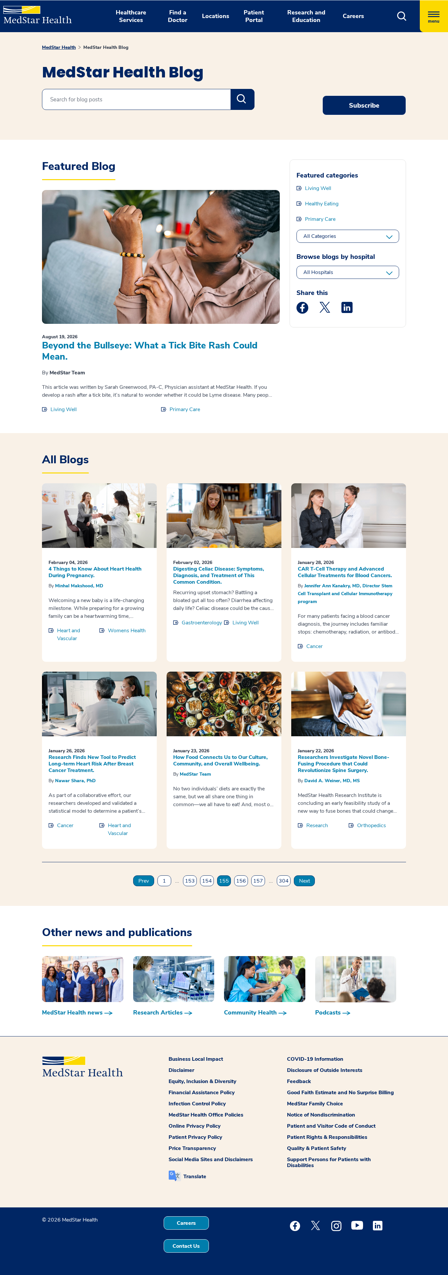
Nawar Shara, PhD (75, 781)
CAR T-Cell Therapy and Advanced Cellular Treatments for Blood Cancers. (345, 572)
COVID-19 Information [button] (315, 1059)
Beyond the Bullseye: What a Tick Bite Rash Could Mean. (149, 351)
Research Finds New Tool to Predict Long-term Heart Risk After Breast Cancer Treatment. (92, 764)
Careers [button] (353, 16)
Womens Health (127, 630)
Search (243, 99)
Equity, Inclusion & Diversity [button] (202, 1081)
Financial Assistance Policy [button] (202, 1092)
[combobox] (148, 99)
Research (317, 825)
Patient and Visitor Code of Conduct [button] (331, 1126)
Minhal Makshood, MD (79, 586)
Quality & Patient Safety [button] (316, 1148)
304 (284, 881)
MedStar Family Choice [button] (315, 1103)
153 (190, 881)
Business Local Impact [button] (196, 1059)
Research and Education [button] (306, 16)
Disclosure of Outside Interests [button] (324, 1070)
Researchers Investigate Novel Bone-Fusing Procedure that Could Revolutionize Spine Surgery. (343, 764)
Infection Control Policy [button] (197, 1103)
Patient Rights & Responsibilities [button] (327, 1137)
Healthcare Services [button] (131, 16)
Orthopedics (371, 825)
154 (207, 881)
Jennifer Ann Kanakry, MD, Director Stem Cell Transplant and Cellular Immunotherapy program (345, 594)
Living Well (64, 409)
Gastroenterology (202, 622)
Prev (143, 881)
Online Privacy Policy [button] (195, 1126)
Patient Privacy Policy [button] (195, 1137)
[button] (402, 16)
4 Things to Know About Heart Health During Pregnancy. (95, 572)
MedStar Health (59, 47)
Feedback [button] (299, 1081)
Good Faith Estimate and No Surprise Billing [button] (340, 1092)
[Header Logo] (34, 11)
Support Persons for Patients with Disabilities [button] (329, 1162)
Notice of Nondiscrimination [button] (321, 1114)
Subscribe (364, 105)
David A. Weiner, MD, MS (332, 781)
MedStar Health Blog (106, 47)
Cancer (314, 646)
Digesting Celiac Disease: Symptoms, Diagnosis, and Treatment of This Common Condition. (218, 575)
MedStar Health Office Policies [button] (206, 1114)
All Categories (319, 236)
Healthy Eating (321, 203)
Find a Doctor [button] (177, 16)
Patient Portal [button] (254, 16)
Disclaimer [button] (181, 1070)
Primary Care (185, 409)
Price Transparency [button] (192, 1148)
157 (258, 881)
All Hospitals (318, 272)
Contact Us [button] (186, 1246)
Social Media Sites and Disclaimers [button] (211, 1159)
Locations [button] (215, 16)
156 (241, 881)
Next (304, 881)
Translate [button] (194, 1176)
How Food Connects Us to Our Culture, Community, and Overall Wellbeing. (220, 760)
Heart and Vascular (68, 634)
